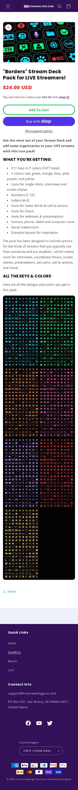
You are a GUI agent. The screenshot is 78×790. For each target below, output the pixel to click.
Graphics (14, 652)
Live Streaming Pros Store (31, 779)
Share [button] (12, 591)
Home (12, 643)
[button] (8, 6)
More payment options (39, 131)
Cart (11, 670)
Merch (12, 661)
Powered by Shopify (59, 779)
